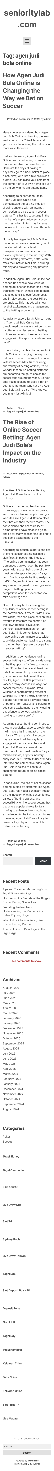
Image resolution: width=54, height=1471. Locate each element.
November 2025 (13, 1033)
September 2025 (13, 1043)
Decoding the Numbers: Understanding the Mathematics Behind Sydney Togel (23, 911)
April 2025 (9, 1068)
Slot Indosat (10, 1187)
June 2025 (9, 1058)
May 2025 (9, 1063)
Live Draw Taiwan (14, 1256)
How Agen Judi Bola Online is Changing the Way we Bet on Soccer (24, 90)
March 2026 (10, 1013)
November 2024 (13, 1094)
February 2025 (12, 1079)
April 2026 (9, 1008)
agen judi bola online (27, 411)
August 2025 (11, 1048)
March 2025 (10, 1073)
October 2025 (11, 1038)
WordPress (33, 1460)
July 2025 (9, 1053)
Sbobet (22, 408)
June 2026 (9, 998)
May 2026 (9, 1003)
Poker (6, 1136)
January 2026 (11, 1023)
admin (47, 119)
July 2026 (9, 993)
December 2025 (13, 1028)
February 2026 (12, 1018)
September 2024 (13, 1104)
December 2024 (13, 1089)
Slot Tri (7, 1221)
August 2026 (11, 988)
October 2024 (11, 1099)
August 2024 (11, 1109)
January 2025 (11, 1084)
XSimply (25, 1463)
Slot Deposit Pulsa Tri (16, 1290)
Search (7, 855)
